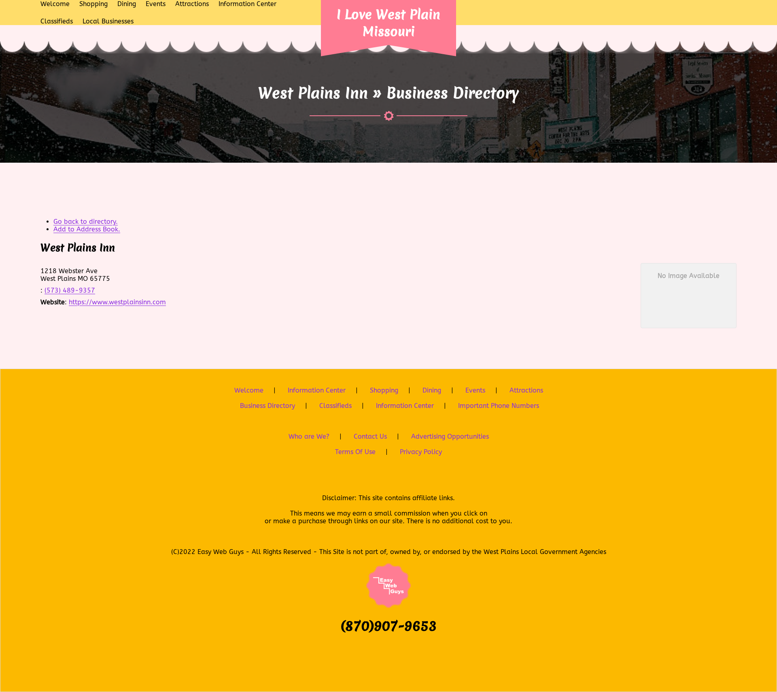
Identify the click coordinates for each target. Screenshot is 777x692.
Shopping (384, 390)
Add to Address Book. (86, 229)
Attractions (526, 390)
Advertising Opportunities (450, 436)
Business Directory (267, 406)
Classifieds (335, 406)
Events (475, 390)
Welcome (248, 390)
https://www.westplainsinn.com (117, 302)
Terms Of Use (355, 452)
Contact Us (370, 436)
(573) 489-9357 (70, 290)
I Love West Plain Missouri (388, 23)
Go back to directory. (85, 221)
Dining (431, 390)
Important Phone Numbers (498, 406)
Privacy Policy (421, 452)
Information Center (317, 390)
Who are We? (309, 436)
